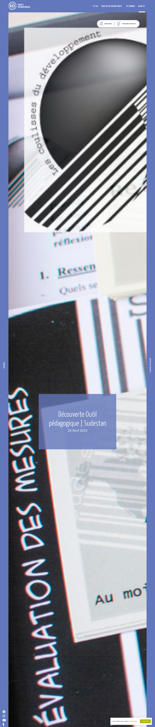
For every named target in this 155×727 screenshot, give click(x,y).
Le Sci (95, 6)
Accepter (145, 721)
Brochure (108, 24)
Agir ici (141, 6)
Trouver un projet (129, 24)
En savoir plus (133, 721)
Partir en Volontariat (111, 6)
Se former (130, 6)
